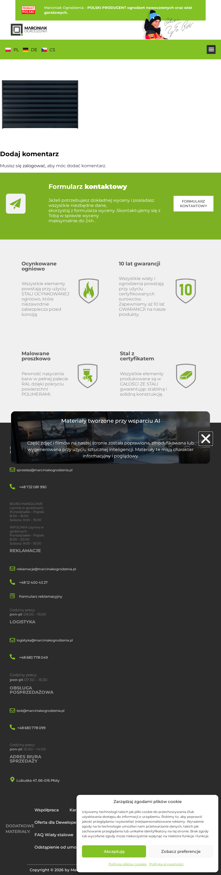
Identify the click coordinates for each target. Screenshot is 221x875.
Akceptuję (114, 851)
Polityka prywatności (166, 864)
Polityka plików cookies (128, 864)
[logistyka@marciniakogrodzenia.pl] (12, 640)
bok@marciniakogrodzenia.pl (40, 711)
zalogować (34, 165)
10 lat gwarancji (139, 263)
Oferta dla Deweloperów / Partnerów (71, 822)
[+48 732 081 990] (12, 487)
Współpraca (46, 809)
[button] (211, 49)
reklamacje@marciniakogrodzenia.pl (46, 569)
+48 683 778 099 (31, 728)
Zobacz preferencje (181, 851)
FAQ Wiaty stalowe (53, 834)
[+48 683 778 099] (12, 727)
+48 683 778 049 (33, 657)
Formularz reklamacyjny (40, 596)
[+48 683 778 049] (12, 657)
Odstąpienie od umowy (58, 847)
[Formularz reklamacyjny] (12, 596)
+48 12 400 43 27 (33, 582)
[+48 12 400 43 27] (12, 582)
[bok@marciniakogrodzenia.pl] (12, 711)
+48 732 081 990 (33, 487)
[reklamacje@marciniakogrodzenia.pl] (12, 569)
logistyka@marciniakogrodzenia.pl (45, 640)
